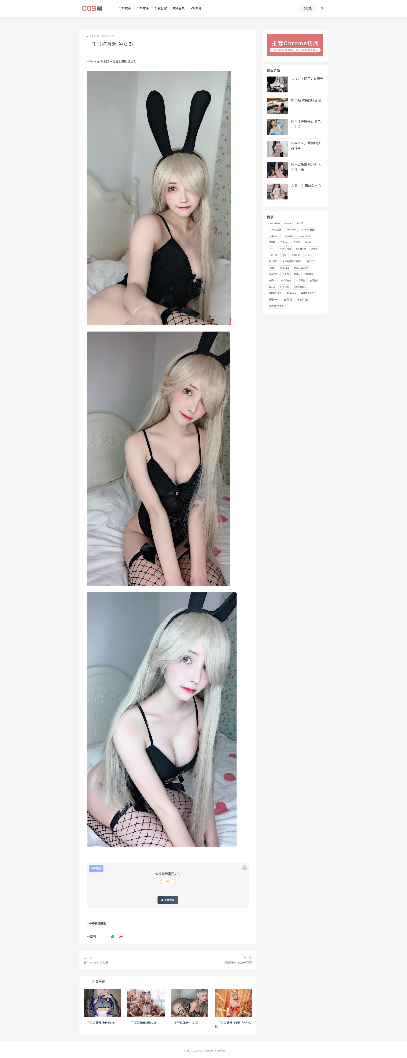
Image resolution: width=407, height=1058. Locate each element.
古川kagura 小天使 (96, 962)
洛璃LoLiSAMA (301, 268)
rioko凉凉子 (289, 236)
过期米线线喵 (300, 287)
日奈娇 (308, 255)
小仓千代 (273, 255)
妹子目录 (179, 8)
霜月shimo (274, 300)
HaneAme (291, 230)
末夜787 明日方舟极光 (307, 79)
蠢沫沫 (272, 287)
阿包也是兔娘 (275, 293)
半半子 (272, 249)
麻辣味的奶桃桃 (276, 306)
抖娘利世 (296, 255)
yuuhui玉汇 (305, 236)
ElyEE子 (299, 223)
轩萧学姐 (284, 287)
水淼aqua (284, 268)
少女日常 (161, 8)
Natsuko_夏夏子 (308, 230)
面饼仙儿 (288, 300)
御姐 (284, 255)
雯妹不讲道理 (307, 293)
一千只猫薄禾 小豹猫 (184, 1023)
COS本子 (143, 8)
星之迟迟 (273, 262)
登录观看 (168, 900)
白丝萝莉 (309, 274)
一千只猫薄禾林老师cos (99, 1023)
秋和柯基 (300, 281)
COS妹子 (125, 8)
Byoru (288, 223)
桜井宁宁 (311, 262)
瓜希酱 (285, 274)
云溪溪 (297, 242)
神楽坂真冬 (286, 281)
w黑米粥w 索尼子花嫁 (237, 962)
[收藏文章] (104, 937)
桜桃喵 (272, 268)
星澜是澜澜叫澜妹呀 (291, 262)
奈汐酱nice (301, 249)
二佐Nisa (284, 242)
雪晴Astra (291, 293)
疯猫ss (297, 274)
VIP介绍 (196, 8)
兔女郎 (308, 242)
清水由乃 (273, 274)
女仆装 (314, 249)
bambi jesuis (274, 223)
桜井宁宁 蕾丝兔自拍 (306, 186)
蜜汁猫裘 (314, 281)
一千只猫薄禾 (97, 923)
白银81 (272, 281)
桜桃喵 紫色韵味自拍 (306, 100)
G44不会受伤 (275, 230)
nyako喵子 (274, 236)
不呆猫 (272, 242)
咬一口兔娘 (285, 249)
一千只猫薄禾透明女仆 (142, 1023)
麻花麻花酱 (302, 300)
